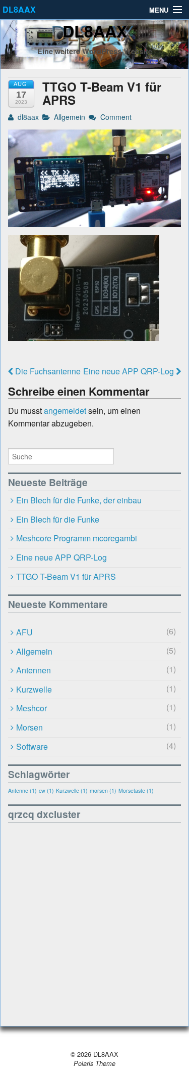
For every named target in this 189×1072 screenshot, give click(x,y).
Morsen (29, 727)
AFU (24, 632)
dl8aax (27, 117)
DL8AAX (19, 9)
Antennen (33, 670)
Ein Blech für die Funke (57, 519)
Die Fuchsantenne (47, 371)
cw (46, 790)
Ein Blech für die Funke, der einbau (79, 500)
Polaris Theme (94, 1063)
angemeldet (65, 410)
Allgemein (69, 117)
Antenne (22, 790)
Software (32, 746)
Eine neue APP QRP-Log (129, 371)
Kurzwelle (34, 689)
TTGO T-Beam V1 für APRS (66, 576)
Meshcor (31, 708)
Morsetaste (136, 790)
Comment (114, 117)
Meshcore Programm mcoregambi (76, 538)
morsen (103, 790)
